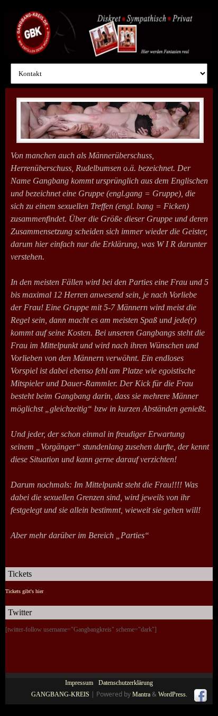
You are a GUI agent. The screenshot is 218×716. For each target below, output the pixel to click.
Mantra (141, 694)
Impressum (79, 682)
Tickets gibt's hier (24, 591)
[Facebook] (199, 695)
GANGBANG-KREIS (60, 694)
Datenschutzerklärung (125, 682)
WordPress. (172, 694)
